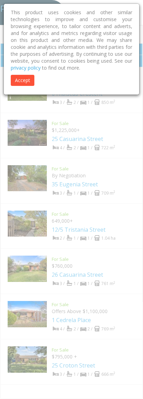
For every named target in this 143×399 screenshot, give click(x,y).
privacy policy (26, 67)
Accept (22, 80)
